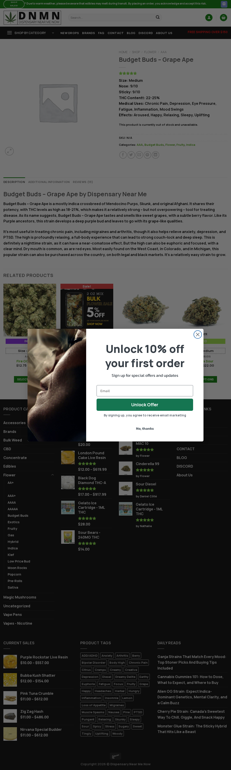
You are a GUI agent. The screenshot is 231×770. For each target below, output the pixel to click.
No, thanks (145, 428)
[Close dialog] (198, 334)
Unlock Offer (144, 405)
